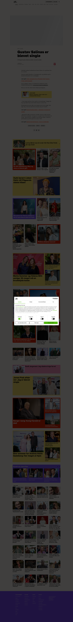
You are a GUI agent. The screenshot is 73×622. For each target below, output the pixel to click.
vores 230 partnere (20, 306)
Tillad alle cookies (51, 322)
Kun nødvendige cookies (22, 322)
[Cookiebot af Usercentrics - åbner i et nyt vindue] (53, 298)
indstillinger (55, 310)
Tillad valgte (36, 322)
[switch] (30, 319)
